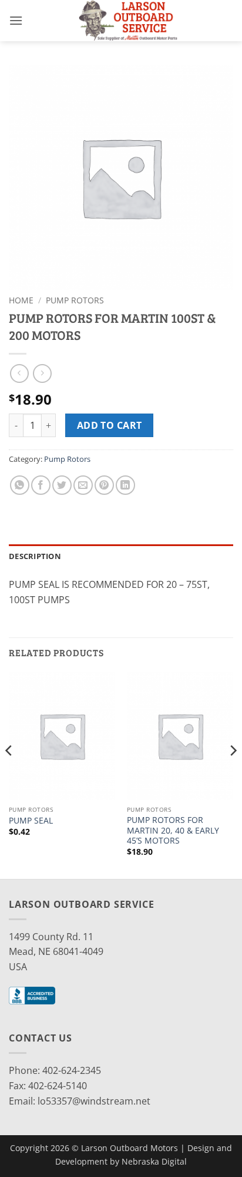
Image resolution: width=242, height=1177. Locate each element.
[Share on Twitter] (62, 485)
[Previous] (9, 774)
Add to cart (109, 425)
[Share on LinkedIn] (125, 485)
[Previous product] (42, 373)
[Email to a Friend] (83, 485)
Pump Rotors (75, 300)
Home (21, 300)
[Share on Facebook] (41, 485)
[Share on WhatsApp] (19, 485)
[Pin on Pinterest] (104, 485)
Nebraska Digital (154, 1161)
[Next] (233, 774)
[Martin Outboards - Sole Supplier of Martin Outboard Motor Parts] (128, 20)
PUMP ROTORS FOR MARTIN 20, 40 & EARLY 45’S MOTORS (173, 830)
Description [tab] (35, 556)
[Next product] (19, 373)
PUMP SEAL (31, 820)
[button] (16, 20)
